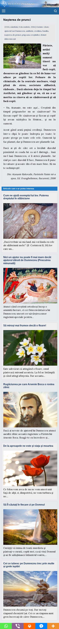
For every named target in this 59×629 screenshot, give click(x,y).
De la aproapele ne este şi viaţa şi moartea (28, 446)
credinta (38, 31)
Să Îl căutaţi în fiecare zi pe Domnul (24, 504)
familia (45, 31)
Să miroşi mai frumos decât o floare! (24, 325)
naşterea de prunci (12, 35)
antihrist (29, 31)
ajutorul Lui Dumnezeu (14, 31)
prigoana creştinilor (31, 35)
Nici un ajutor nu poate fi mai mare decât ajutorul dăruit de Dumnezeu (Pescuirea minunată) (27, 260)
